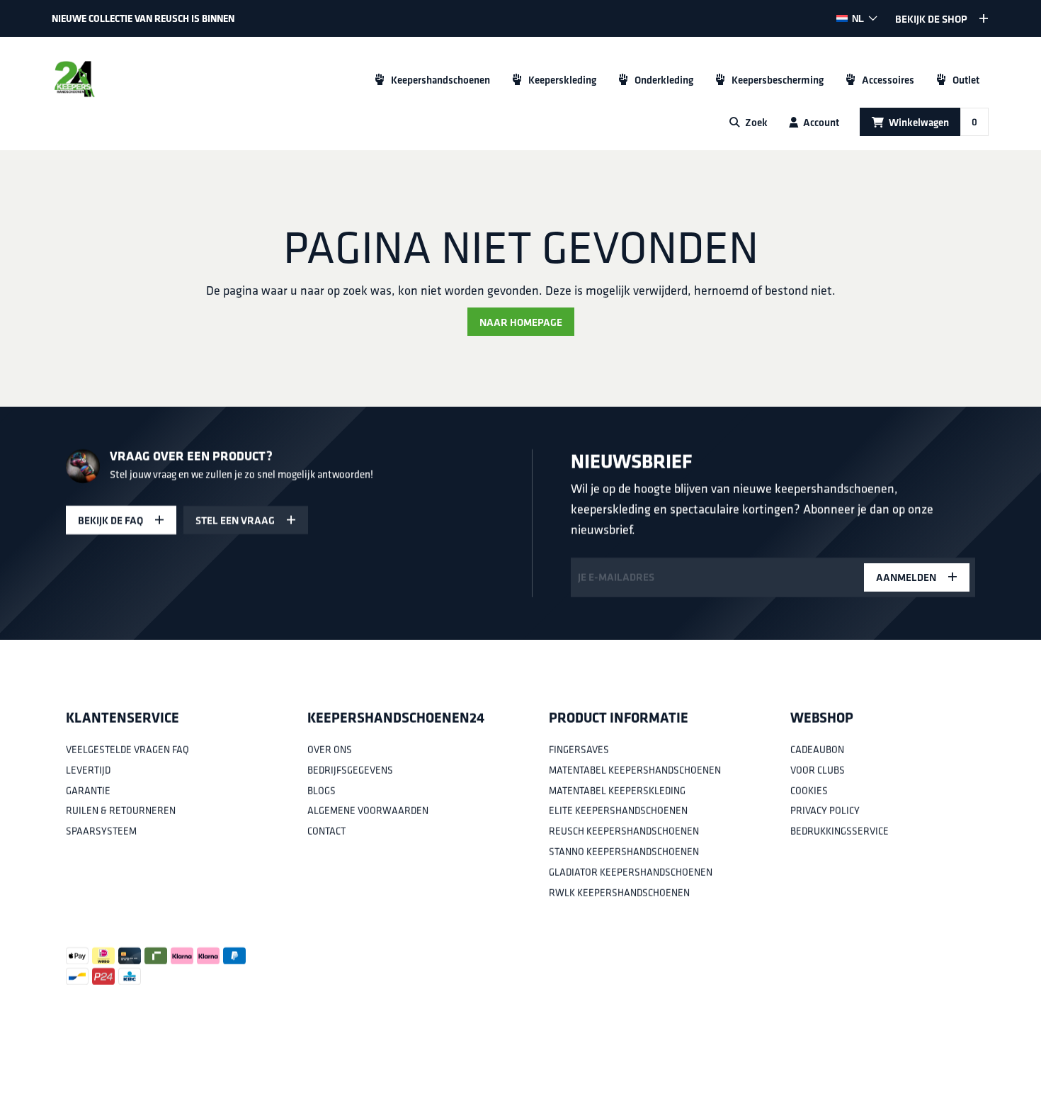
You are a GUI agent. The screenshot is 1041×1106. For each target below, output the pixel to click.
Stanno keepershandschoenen (624, 851)
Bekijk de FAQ (110, 520)
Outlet (965, 79)
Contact (326, 831)
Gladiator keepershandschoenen (630, 872)
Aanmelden (906, 577)
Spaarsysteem (101, 831)
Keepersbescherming (778, 79)
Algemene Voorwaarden (367, 810)
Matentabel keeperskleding (617, 790)
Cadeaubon (817, 749)
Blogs (321, 790)
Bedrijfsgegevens (350, 770)
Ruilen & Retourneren (121, 810)
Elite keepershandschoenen (618, 810)
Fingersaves (579, 749)
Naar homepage (520, 322)
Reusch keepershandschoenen (624, 831)
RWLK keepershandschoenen (619, 892)
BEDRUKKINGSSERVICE (839, 831)
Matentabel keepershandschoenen (635, 770)
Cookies (809, 790)
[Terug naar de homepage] (74, 79)
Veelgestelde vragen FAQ (127, 749)
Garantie (88, 790)
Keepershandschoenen (440, 79)
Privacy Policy (825, 810)
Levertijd (88, 770)
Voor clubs (817, 770)
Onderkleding (664, 79)
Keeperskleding (562, 79)
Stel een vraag (235, 520)
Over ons (329, 749)
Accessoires (888, 79)
